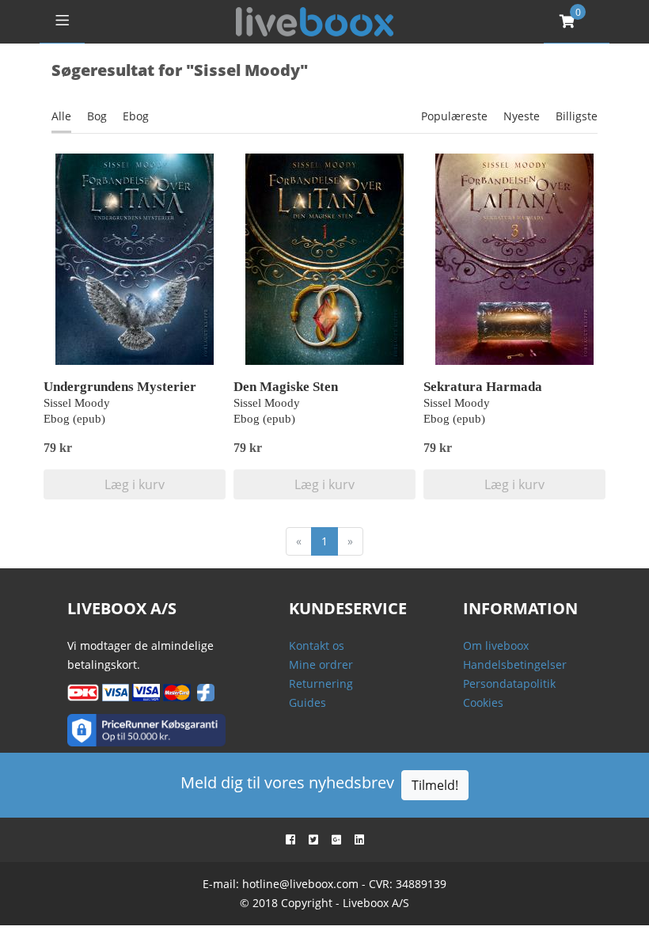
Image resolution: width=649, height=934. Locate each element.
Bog (97, 115)
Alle (61, 115)
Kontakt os (316, 645)
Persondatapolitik (509, 683)
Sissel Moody (77, 403)
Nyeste (521, 115)
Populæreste (454, 115)
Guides (307, 702)
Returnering (321, 683)
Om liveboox (496, 645)
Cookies (483, 702)
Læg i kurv (134, 484)
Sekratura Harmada (482, 386)
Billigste (577, 115)
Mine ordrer (321, 664)
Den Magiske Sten (285, 386)
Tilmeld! (435, 785)
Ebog (136, 115)
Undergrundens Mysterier (120, 386)
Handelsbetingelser (515, 664)
